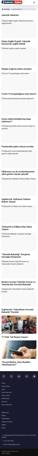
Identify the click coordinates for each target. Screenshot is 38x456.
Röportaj (4, 401)
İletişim (4, 415)
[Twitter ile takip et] (11, 376)
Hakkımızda (5, 412)
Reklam (4, 425)
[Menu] (34, 3)
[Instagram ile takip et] (27, 376)
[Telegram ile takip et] (34, 376)
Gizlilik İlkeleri (6, 418)
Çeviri (3, 389)
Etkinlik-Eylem (6, 398)
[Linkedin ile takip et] (19, 376)
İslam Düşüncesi (7, 392)
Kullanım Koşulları (7, 422)
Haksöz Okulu (6, 395)
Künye (3, 428)
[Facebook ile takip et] (4, 376)
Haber (3, 383)
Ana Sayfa (7, 9)
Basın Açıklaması (7, 404)
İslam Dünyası (6, 386)
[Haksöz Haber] (12, 2)
